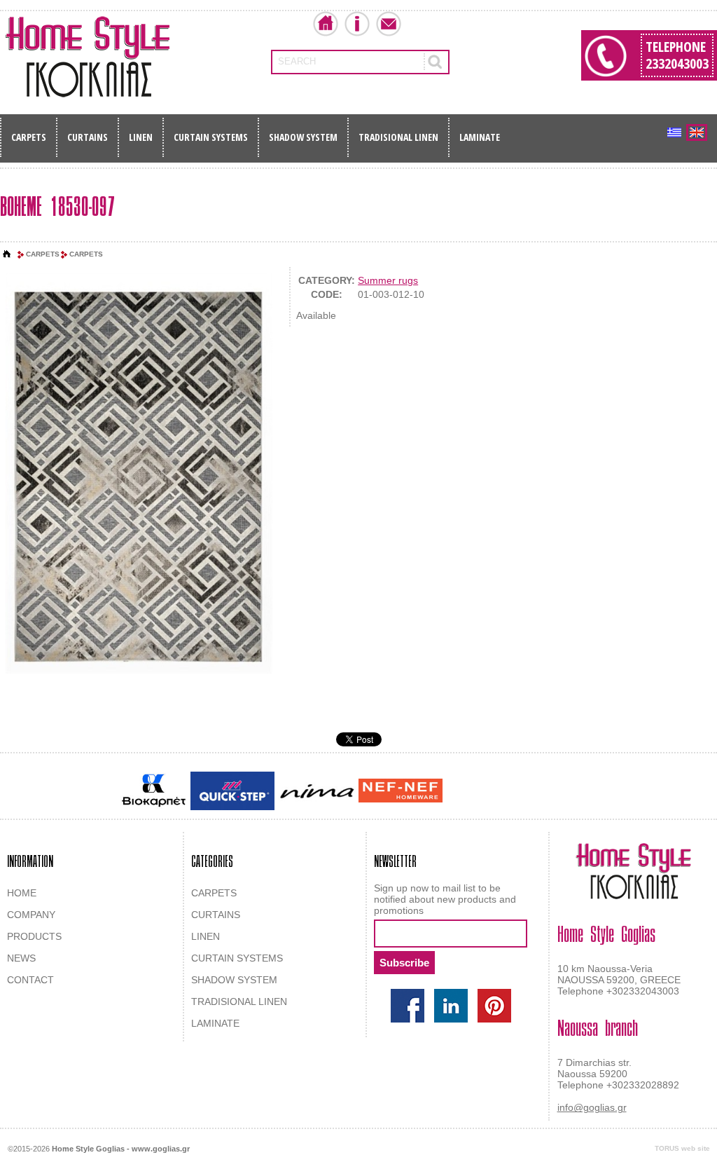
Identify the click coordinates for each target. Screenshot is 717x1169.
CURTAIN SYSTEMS (211, 137)
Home (325, 23)
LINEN (141, 137)
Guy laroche (469, 792)
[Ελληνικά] (674, 132)
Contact (388, 23)
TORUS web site (682, 1148)
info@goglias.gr (592, 1107)
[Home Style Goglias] (87, 56)
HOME (21, 892)
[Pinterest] (494, 1006)
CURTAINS (87, 137)
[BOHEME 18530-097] (139, 474)
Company (357, 23)
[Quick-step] (232, 791)
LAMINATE (479, 137)
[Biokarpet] (153, 791)
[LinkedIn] (451, 1006)
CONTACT (30, 979)
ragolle (585, 792)
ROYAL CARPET (533, 792)
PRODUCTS (34, 936)
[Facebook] (407, 1006)
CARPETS (28, 137)
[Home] (7, 254)
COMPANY (31, 914)
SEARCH (297, 61)
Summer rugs (388, 280)
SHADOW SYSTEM (303, 137)
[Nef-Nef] (400, 790)
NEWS (21, 958)
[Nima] (316, 791)
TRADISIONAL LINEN (398, 137)
